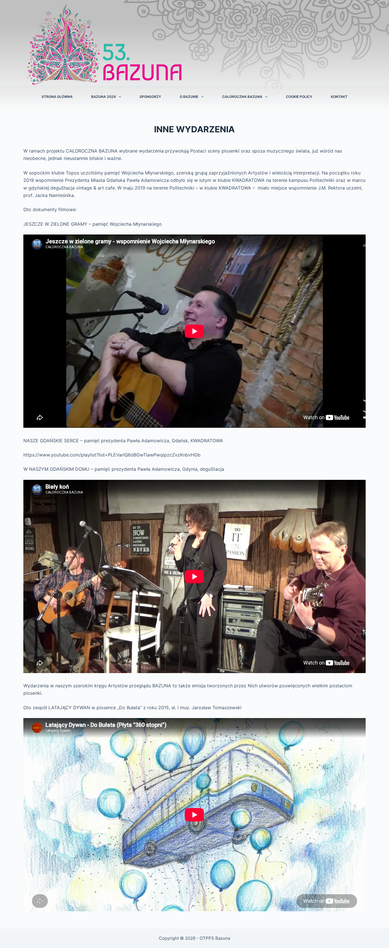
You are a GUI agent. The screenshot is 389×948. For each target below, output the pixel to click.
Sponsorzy (150, 96)
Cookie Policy (299, 96)
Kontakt (339, 96)
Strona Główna (57, 96)
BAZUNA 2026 (103, 96)
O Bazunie (189, 96)
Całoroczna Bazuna (242, 96)
